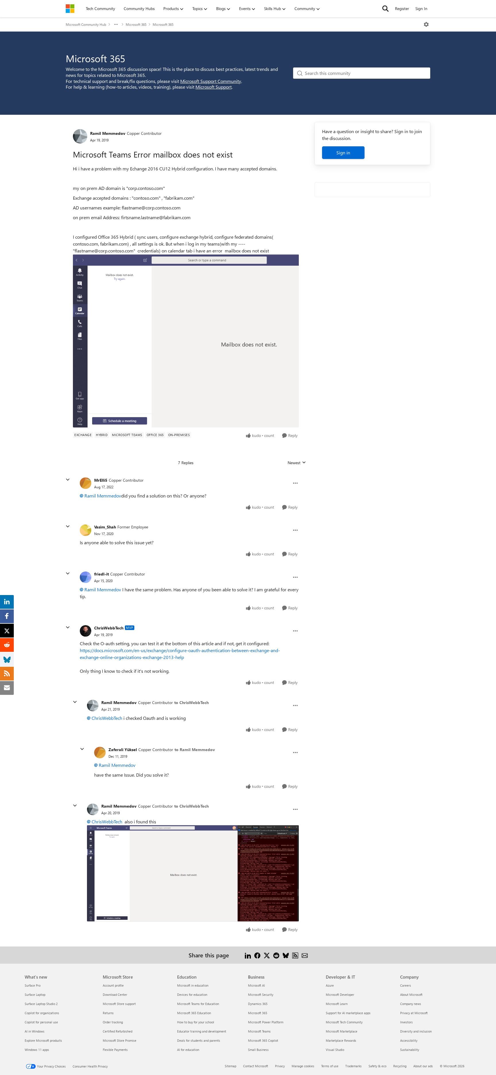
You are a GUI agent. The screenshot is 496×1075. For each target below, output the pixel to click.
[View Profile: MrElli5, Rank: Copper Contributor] (85, 483)
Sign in (343, 152)
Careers (405, 985)
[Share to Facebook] (257, 955)
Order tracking (113, 1022)
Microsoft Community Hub (86, 24)
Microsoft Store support (119, 1004)
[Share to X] (267, 955)
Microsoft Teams (259, 1031)
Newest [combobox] (297, 463)
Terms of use (329, 1066)
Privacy (280, 1066)
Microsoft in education (192, 985)
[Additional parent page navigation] (116, 24)
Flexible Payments (115, 1049)
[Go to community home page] (70, 8)
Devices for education (192, 994)
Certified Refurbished (117, 1031)
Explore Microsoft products (43, 1040)
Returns (108, 1013)
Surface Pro (32, 985)
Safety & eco (377, 1066)
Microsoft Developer (340, 994)
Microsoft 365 (136, 24)
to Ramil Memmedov (195, 749)
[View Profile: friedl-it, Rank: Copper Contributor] (85, 577)
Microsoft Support (213, 87)
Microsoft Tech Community (344, 1022)
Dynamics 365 (258, 1004)
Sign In (421, 8)
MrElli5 (100, 480)
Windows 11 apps (37, 1049)
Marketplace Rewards (341, 1040)
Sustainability (409, 1049)
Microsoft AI (256, 985)
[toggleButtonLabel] (426, 24)
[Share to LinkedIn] (248, 955)
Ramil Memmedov (107, 133)
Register (402, 8)
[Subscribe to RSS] (295, 955)
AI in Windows (34, 1031)
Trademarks (353, 1066)
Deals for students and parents (198, 1040)
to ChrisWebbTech (191, 702)
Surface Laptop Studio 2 (41, 1004)
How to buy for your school (195, 1022)
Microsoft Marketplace (341, 1031)
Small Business (258, 1049)
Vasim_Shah (105, 527)
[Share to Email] (305, 955)
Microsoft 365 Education (194, 1013)
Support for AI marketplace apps (348, 1013)
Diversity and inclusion (416, 1031)
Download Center (115, 994)
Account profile (113, 985)
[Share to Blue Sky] (286, 955)
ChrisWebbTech (108, 628)
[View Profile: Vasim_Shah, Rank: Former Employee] (85, 530)
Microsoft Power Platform (265, 1022)
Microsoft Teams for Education (198, 1004)
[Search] (385, 8)
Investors (406, 1022)
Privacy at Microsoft (414, 1013)
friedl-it (101, 574)
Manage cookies (303, 1066)
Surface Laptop (35, 994)
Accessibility (408, 1040)
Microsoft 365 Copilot (263, 1040)
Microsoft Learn (337, 1004)
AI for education (188, 1049)
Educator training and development (201, 1031)
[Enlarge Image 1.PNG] (186, 340)
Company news (410, 1004)
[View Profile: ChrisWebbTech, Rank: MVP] (85, 631)
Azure (330, 985)
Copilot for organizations (42, 1013)
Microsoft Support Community (210, 81)
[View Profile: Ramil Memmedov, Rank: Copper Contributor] (80, 136)
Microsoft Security (260, 994)
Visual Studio (335, 1049)
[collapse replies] (67, 479)
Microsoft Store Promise (119, 1040)
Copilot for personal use (41, 1022)
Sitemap (230, 1066)
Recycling (399, 1066)
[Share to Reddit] (276, 955)
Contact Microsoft (255, 1066)
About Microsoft (411, 994)
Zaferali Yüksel (122, 749)
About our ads (423, 1066)
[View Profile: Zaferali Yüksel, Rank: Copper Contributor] (100, 752)
